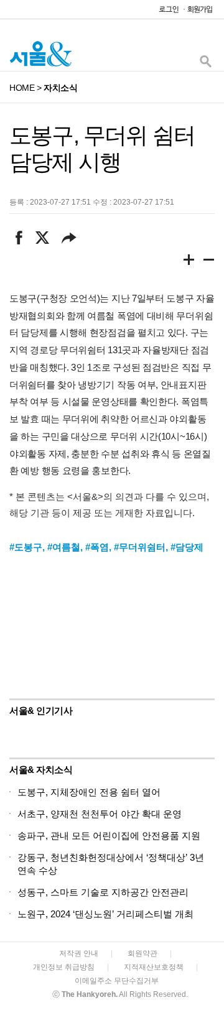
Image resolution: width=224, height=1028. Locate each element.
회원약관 (142, 953)
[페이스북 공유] (19, 237)
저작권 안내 (78, 953)
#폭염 (97, 547)
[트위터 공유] (42, 237)
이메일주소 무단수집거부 (117, 980)
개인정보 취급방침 (64, 967)
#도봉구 (25, 547)
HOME (21, 88)
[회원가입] (199, 12)
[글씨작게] (209, 261)
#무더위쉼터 (140, 547)
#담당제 (186, 547)
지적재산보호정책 (154, 967)
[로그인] (165, 12)
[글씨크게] (189, 261)
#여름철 (63, 547)
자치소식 (60, 88)
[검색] (205, 64)
